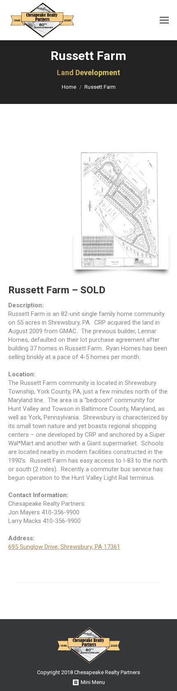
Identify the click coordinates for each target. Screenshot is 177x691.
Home (69, 87)
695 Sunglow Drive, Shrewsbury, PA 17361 (64, 546)
